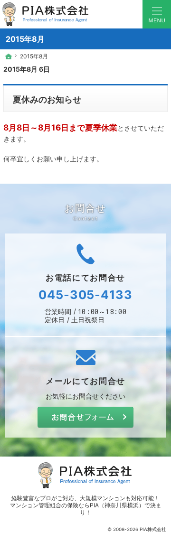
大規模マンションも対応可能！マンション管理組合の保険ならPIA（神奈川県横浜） (85, 502)
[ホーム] (8, 56)
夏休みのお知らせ (47, 99)
